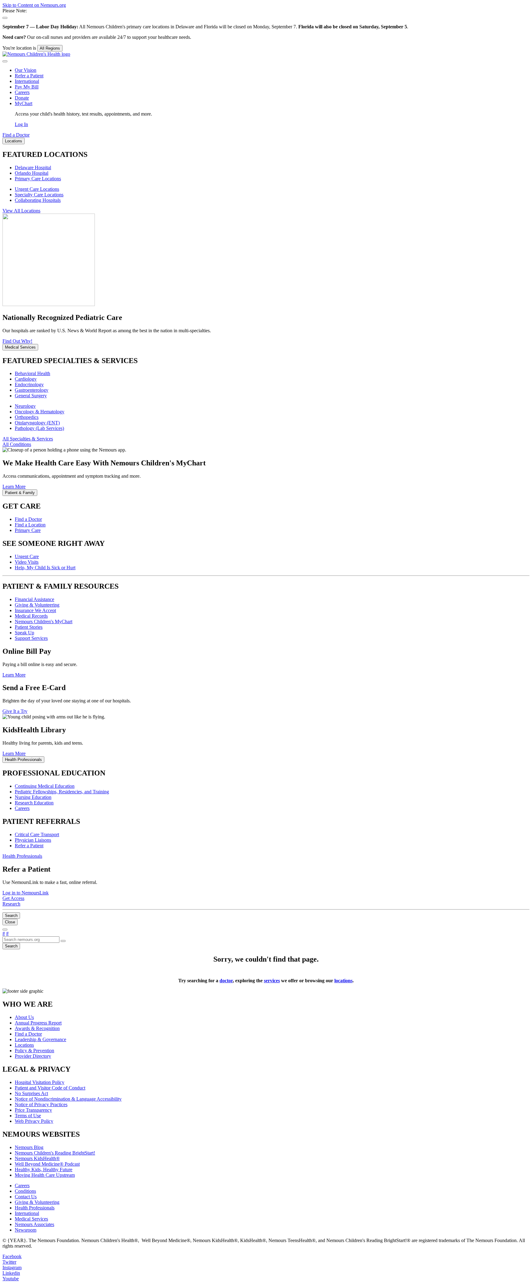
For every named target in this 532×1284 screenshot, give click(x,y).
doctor (226, 980)
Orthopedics (26, 417)
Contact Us (26, 1196)
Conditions (25, 1191)
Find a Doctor (28, 519)
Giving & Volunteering (37, 604)
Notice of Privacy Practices (41, 1104)
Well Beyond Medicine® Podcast (47, 1164)
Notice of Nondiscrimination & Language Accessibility (68, 1099)
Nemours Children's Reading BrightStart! (55, 1152)
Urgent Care (27, 556)
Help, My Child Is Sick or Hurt (45, 567)
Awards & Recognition (37, 1028)
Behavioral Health (32, 373)
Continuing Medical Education (45, 786)
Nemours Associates (34, 1224)
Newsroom (25, 1230)
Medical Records (31, 616)
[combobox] (30, 939)
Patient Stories (28, 627)
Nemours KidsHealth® (37, 1158)
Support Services (31, 638)
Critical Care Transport (37, 834)
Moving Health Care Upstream (45, 1175)
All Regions (50, 48)
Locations (24, 1045)
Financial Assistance (34, 599)
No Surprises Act (31, 1093)
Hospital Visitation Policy (39, 1082)
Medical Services (31, 1218)
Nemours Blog (29, 1147)
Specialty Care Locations (39, 194)
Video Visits (26, 562)
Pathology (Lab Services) (39, 428)
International (27, 81)
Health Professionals (34, 1207)
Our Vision (25, 70)
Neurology (25, 406)
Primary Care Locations (38, 178)
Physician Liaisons (33, 840)
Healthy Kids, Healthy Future (43, 1169)
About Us (24, 1017)
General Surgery (31, 395)
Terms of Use (28, 1115)
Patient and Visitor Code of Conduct (50, 1087)
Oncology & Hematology (39, 411)
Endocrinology (29, 384)
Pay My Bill (26, 86)
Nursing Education (33, 797)
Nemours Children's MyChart (43, 621)
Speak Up (24, 632)
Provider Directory (33, 1056)
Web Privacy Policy (34, 1121)
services (272, 980)
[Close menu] (4, 61)
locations (343, 980)
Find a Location (30, 524)
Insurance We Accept (35, 610)
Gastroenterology (31, 390)
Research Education (34, 802)
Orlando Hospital (31, 173)
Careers (22, 92)
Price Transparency (33, 1110)
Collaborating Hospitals (38, 200)
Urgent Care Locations (37, 189)
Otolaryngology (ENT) (37, 422)
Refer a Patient (29, 75)
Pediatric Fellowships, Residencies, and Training (62, 791)
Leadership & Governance (40, 1039)
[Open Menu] (4, 929)
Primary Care (28, 530)
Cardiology (26, 379)
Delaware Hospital (33, 167)
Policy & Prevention (34, 1050)
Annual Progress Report (38, 1022)
